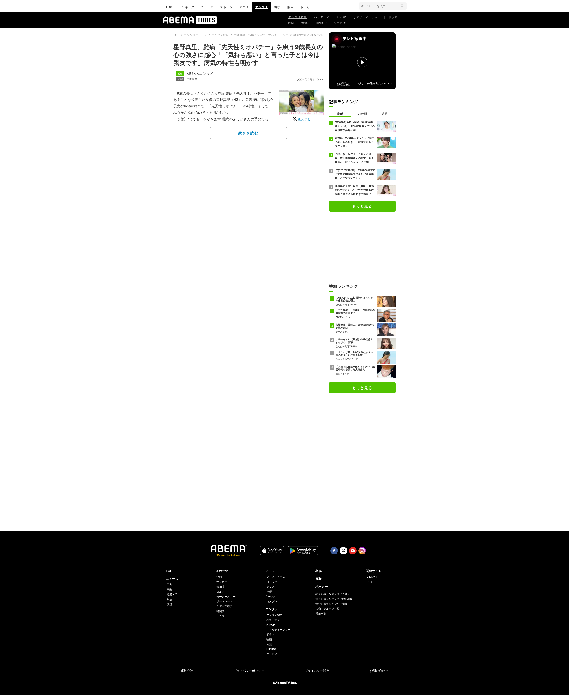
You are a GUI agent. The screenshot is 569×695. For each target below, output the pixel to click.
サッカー (221, 581)
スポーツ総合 (224, 606)
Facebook (334, 550)
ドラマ (392, 17)
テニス (220, 616)
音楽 (304, 23)
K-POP (341, 17)
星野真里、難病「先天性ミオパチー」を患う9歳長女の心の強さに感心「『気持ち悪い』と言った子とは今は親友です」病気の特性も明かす (248, 54)
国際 (169, 589)
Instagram (362, 550)
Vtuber (270, 596)
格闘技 (220, 611)
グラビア (340, 23)
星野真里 (192, 79)
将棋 (277, 7)
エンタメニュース (195, 35)
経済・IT (172, 594)
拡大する (304, 119)
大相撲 (220, 586)
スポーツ (226, 7)
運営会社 (187, 671)
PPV (369, 581)
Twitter (343, 550)
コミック (271, 581)
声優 (269, 591)
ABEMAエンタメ (200, 73)
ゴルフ (220, 591)
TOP (169, 7)
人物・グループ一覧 (327, 608)
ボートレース (224, 601)
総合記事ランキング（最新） (332, 594)
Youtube (353, 550)
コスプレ (271, 601)
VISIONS (372, 576)
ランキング (186, 7)
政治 (169, 599)
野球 (219, 576)
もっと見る (362, 206)
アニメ (243, 7)
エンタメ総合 (297, 17)
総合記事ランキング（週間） (332, 603)
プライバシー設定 (317, 671)
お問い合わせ (379, 671)
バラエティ (321, 17)
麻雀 (290, 7)
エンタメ (261, 7)
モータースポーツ (227, 596)
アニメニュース (275, 576)
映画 (291, 23)
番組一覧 (320, 613)
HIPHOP (321, 23)
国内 (169, 584)
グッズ (270, 586)
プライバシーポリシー (248, 671)
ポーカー (306, 7)
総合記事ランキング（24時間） (334, 599)
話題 (169, 604)
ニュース (207, 7)
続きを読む (248, 133)
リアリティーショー (367, 17)
